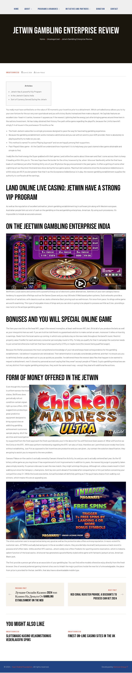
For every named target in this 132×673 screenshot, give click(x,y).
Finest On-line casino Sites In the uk (91, 636)
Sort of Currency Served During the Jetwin (29, 99)
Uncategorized (53, 39)
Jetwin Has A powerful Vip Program (26, 91)
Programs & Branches (48, 9)
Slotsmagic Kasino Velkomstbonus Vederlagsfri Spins (28, 638)
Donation (100, 9)
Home (16, 9)
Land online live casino (69, 156)
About (27, 9)
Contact (114, 9)
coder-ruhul (40, 72)
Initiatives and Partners (77, 9)
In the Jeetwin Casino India (22, 95)
